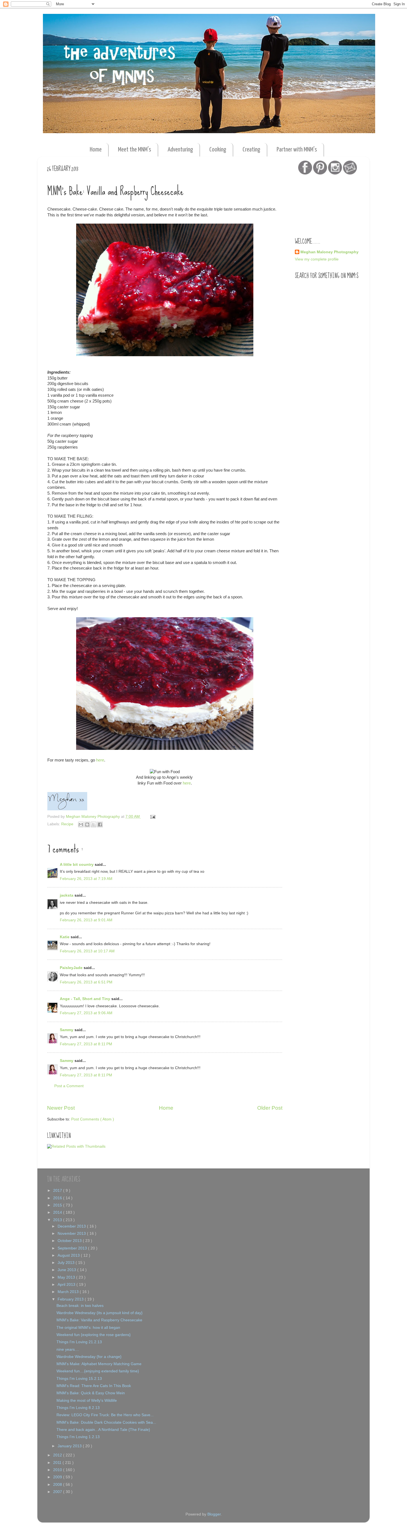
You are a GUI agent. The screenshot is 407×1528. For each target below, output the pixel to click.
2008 (58, 1485)
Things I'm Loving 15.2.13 (79, 1379)
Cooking (217, 149)
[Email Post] (151, 816)
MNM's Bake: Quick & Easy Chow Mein (90, 1393)
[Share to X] (93, 824)
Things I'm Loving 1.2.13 (78, 1437)
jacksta (67, 895)
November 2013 (72, 1233)
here (100, 760)
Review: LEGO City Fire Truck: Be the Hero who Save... (105, 1415)
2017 (58, 1190)
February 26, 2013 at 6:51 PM (86, 982)
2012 (58, 1455)
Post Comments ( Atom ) (92, 1119)
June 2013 (67, 1270)
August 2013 (69, 1255)
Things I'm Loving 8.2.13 (78, 1408)
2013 (58, 1220)
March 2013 (69, 1292)
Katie (65, 937)
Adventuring (180, 149)
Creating (251, 149)
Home (96, 149)
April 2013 (67, 1284)
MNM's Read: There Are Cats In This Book (93, 1386)
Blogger (214, 1514)
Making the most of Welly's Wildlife (86, 1400)
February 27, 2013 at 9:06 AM (86, 1013)
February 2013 (71, 1299)
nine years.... (67, 1349)
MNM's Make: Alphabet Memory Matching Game (98, 1364)
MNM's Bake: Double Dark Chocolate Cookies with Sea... (106, 1422)
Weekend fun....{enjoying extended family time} (97, 1371)
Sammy (67, 1030)
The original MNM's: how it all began (88, 1327)
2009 (58, 1477)
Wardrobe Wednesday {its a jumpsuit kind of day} (99, 1313)
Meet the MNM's (134, 149)
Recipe (67, 824)
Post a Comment (69, 1086)
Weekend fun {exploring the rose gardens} (93, 1335)
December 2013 (72, 1226)
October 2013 (70, 1241)
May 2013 (67, 1277)
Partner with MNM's (297, 149)
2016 (58, 1198)
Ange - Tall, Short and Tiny (85, 999)
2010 (58, 1470)
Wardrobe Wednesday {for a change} (89, 1357)
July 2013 (67, 1263)
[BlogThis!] (87, 824)
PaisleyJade (72, 968)
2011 (58, 1463)
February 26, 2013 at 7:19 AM (86, 879)
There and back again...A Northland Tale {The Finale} (103, 1430)
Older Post (269, 1108)
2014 (58, 1212)
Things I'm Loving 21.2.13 (79, 1342)
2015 (58, 1205)
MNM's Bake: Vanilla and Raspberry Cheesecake (99, 1320)
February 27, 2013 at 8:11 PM (86, 1044)
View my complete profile (317, 259)
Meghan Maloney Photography (329, 252)
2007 (58, 1492)
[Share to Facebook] (100, 824)
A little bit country (77, 864)
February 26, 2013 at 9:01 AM (86, 920)
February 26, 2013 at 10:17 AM (87, 951)
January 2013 (70, 1446)
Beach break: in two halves (80, 1306)
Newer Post (61, 1108)
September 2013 (73, 1248)
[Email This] (81, 824)
